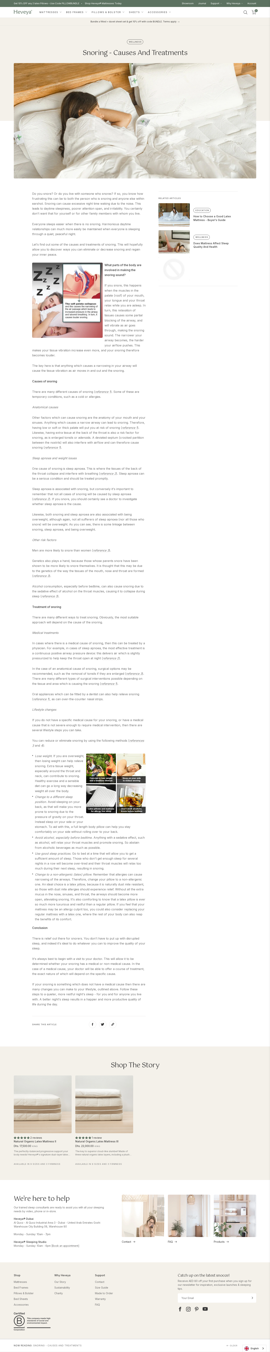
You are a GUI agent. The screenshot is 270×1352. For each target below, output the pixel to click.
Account (251, 3)
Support (215, 3)
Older (233, 1345)
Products (219, 1241)
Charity (58, 1293)
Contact (126, 1241)
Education (202, 210)
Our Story (60, 1281)
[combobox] (254, 1348)
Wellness (135, 42)
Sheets (135, 12)
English (255, 1348)
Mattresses (49, 12)
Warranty (100, 1298)
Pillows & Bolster (107, 12)
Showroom (188, 3)
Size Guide (101, 1287)
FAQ (170, 1241)
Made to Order (104, 1293)
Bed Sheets (21, 1298)
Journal (202, 3)
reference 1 (103, 392)
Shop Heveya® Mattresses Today (103, 3)
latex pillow (77, 884)
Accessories (158, 12)
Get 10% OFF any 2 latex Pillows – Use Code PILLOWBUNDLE (46, 3)
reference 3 (101, 550)
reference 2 (108, 473)
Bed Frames (75, 12)
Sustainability (62, 1287)
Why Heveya (233, 3)
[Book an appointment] (65, 1245)
